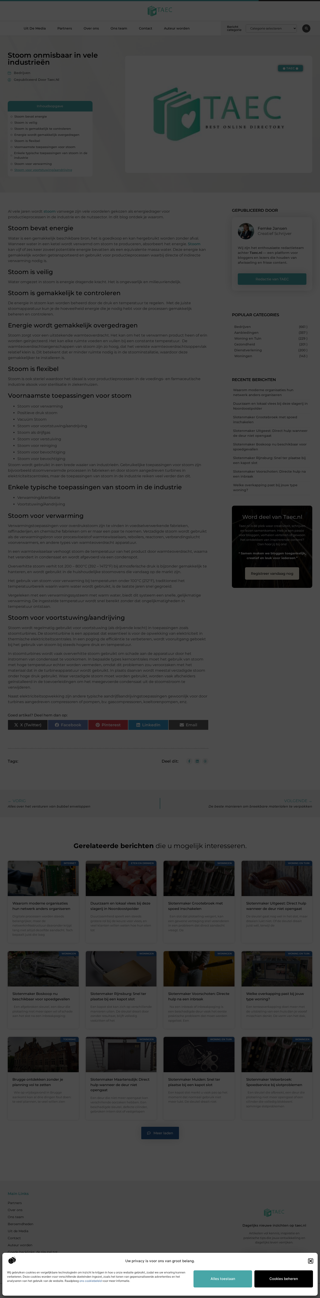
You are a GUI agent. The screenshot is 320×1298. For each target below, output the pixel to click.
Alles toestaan (223, 1278)
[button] (310, 1261)
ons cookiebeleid (90, 1281)
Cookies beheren (283, 1278)
